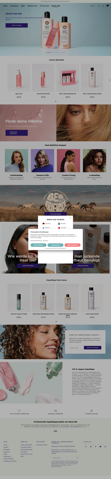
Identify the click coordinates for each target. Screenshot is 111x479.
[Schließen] (70, 217)
